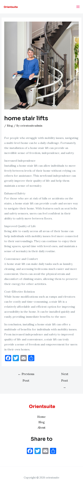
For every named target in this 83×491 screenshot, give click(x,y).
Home (41, 417)
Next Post (64, 375)
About (42, 427)
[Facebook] (30, 451)
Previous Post (26, 375)
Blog (10, 125)
